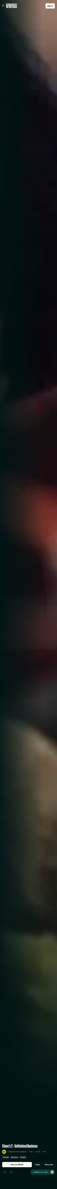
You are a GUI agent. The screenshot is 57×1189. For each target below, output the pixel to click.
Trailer (37, 1164)
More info (49, 1164)
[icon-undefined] (4, 1172)
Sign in (50, 5)
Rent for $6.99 (17, 1164)
